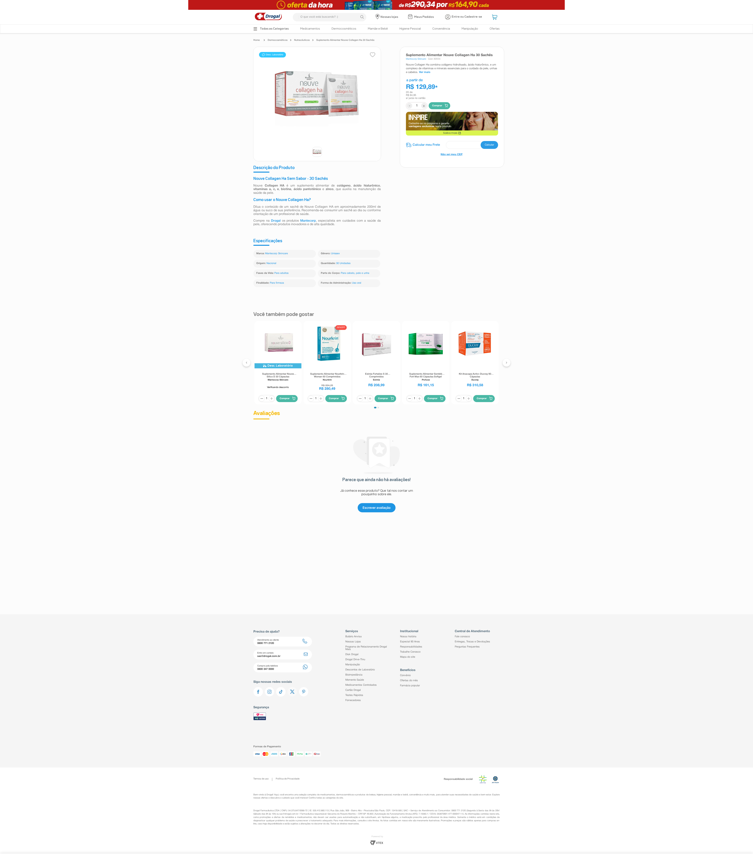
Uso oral (356, 283)
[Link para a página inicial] (257, 40)
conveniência (415, 795)
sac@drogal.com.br (288, 814)
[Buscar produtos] (362, 17)
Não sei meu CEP (452, 154)
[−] (262, 398)
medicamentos (327, 795)
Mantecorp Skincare (276, 253)
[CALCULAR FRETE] (489, 145)
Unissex (335, 253)
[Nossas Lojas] (378, 17)
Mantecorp (308, 220)
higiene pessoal (384, 795)
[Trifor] (376, 5)
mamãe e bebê (400, 795)
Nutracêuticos (302, 40)
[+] (272, 398)
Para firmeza (277, 283)
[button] (495, 17)
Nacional (271, 263)
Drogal (276, 220)
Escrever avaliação (377, 470)
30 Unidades (343, 263)
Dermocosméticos (277, 40)
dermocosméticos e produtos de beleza (356, 795)
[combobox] (329, 17)
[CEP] (452, 145)
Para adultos (281, 273)
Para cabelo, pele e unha (355, 273)
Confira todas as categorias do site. (326, 798)
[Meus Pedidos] (410, 17)
